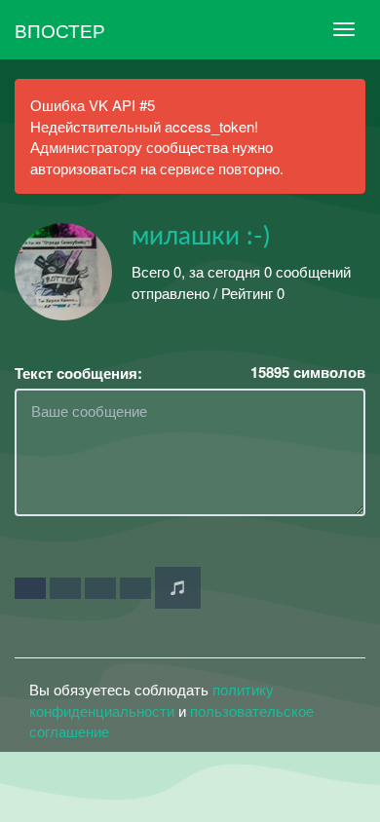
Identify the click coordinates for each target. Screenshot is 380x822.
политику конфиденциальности (151, 699)
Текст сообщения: (78, 373)
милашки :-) (201, 236)
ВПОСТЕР (60, 30)
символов (307, 372)
